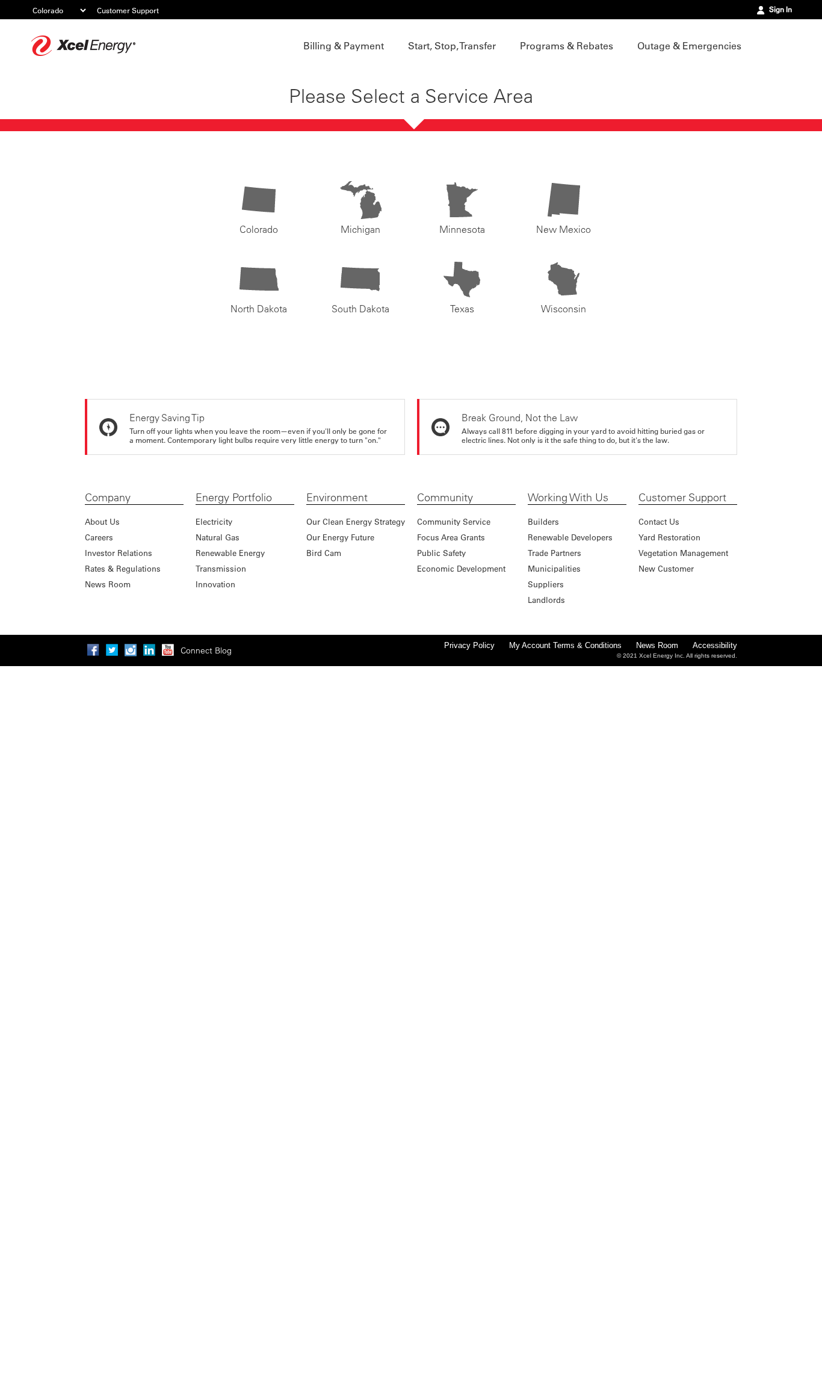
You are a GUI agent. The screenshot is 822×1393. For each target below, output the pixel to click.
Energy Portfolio (234, 497)
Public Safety (441, 553)
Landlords (546, 600)
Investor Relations (118, 553)
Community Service (453, 521)
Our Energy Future (340, 537)
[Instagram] (131, 650)
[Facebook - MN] (93, 650)
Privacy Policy (469, 645)
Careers (99, 537)
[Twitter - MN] (112, 650)
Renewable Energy (230, 553)
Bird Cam (323, 553)
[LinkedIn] (149, 650)
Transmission (221, 568)
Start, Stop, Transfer (452, 46)
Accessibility (715, 645)
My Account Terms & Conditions (565, 645)
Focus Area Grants (451, 537)
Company (108, 497)
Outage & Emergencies (689, 46)
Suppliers (546, 584)
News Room (108, 584)
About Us (102, 521)
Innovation (215, 584)
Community (445, 497)
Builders (543, 521)
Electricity (214, 521)
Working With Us (568, 497)
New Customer (666, 568)
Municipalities (554, 568)
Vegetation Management (683, 553)
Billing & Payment (343, 46)
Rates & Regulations (123, 568)
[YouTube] (168, 650)
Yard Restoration (669, 537)
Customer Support (128, 10)
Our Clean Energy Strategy (355, 521)
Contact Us (658, 521)
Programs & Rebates (566, 46)
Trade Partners (554, 553)
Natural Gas (217, 537)
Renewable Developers (570, 537)
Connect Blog (206, 650)
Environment (337, 497)
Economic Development (461, 568)
